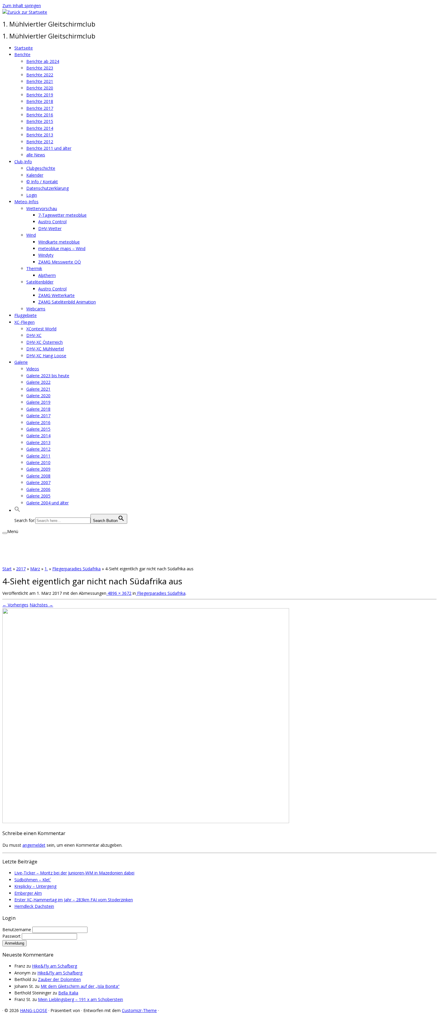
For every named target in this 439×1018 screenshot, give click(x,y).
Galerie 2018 (38, 409)
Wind (31, 235)
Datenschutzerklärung (47, 188)
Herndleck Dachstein (34, 906)
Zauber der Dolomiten (59, 979)
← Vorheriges (15, 605)
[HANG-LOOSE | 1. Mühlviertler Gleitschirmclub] (24, 12)
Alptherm (47, 275)
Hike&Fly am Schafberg (54, 966)
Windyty (45, 255)
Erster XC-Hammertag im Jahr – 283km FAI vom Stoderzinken (73, 900)
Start (7, 569)
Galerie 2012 (38, 449)
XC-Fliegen (24, 322)
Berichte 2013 (39, 135)
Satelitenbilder (39, 282)
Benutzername (17, 929)
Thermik (34, 268)
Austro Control (52, 221)
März (35, 569)
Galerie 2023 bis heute (47, 375)
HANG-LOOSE (33, 1010)
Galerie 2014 (38, 435)
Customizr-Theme (139, 1010)
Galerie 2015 (38, 429)
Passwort (12, 936)
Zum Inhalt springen (21, 5)
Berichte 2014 (39, 128)
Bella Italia (68, 993)
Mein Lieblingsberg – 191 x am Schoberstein (80, 999)
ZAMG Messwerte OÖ (59, 262)
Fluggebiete (25, 315)
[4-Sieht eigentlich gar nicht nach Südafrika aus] (145, 821)
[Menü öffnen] (4, 533)
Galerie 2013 (38, 442)
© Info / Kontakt (42, 181)
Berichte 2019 (39, 95)
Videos (32, 369)
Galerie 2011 (38, 456)
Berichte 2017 (39, 108)
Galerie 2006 (38, 489)
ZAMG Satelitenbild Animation (67, 302)
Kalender (34, 175)
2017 (21, 569)
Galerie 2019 (38, 402)
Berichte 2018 (39, 101)
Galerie (21, 362)
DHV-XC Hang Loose (46, 355)
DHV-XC (34, 335)
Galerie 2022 (38, 382)
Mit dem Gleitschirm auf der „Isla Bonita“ (80, 986)
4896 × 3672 (118, 593)
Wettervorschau (41, 208)
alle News (35, 155)
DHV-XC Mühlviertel (45, 349)
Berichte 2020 (39, 88)
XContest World (41, 329)
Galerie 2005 (38, 496)
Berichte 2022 (39, 75)
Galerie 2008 (38, 476)
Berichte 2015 (39, 121)
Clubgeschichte (40, 168)
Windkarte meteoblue (59, 242)
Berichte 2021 (39, 81)
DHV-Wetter (50, 228)
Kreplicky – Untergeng (35, 886)
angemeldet (33, 845)
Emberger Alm (28, 893)
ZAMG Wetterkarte (56, 295)
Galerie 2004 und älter (47, 503)
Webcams (35, 309)
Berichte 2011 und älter (48, 148)
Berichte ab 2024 (42, 61)
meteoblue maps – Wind (61, 248)
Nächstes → (41, 605)
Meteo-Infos (26, 201)
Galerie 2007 (38, 482)
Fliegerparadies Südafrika (76, 569)
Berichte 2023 (39, 68)
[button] (17, 510)
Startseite (23, 48)
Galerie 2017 (38, 415)
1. (46, 569)
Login (31, 195)
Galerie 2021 (38, 389)
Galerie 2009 (38, 469)
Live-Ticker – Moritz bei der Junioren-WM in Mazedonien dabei (74, 873)
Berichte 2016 (39, 115)
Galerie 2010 (38, 462)
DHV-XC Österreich (44, 342)
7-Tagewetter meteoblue (62, 215)
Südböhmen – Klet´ (32, 880)
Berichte (22, 54)
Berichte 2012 (39, 141)
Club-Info (23, 161)
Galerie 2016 (38, 422)
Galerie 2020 (38, 395)
